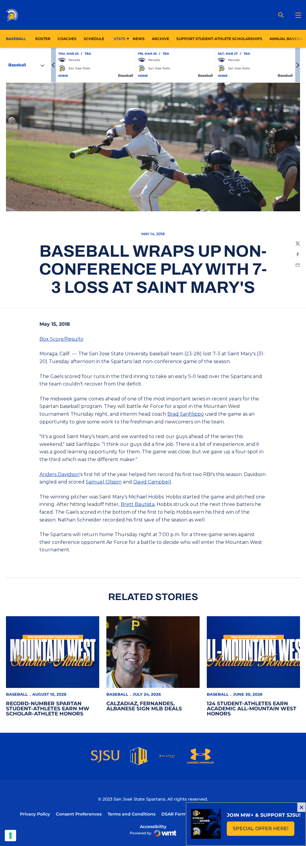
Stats (120, 38)
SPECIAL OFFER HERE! (263, 830)
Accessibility (153, 826)
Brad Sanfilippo (185, 414)
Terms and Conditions (131, 814)
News (139, 38)
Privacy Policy (35, 814)
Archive (160, 38)
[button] (53, 65)
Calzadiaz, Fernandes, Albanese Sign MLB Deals (144, 706)
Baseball (17, 694)
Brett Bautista (137, 504)
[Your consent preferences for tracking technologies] (10, 835)
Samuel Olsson (104, 482)
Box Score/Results (61, 339)
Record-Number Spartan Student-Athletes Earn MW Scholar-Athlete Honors (47, 708)
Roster (43, 38)
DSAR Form (173, 814)
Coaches (67, 38)
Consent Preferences (79, 814)
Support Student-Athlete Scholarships (219, 38)
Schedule (94, 38)
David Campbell (152, 482)
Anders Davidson (59, 474)
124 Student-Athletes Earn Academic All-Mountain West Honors (251, 708)
